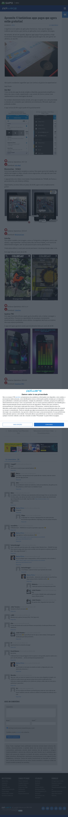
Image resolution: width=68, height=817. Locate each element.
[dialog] (34, 408)
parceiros (18, 397)
